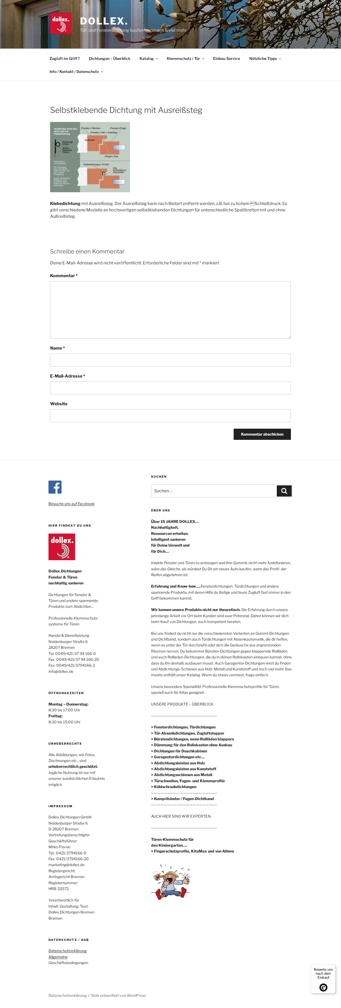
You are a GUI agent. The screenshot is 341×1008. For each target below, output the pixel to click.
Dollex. (104, 21)
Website (58, 403)
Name (57, 348)
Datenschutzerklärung (67, 950)
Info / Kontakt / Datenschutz (74, 71)
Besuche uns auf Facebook (71, 503)
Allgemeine (58, 956)
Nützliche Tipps (263, 58)
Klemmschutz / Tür (183, 58)
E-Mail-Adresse (67, 376)
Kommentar (64, 275)
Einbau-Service (226, 58)
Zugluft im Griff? (65, 58)
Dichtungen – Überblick (109, 58)
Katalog (147, 58)
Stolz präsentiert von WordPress (118, 995)
